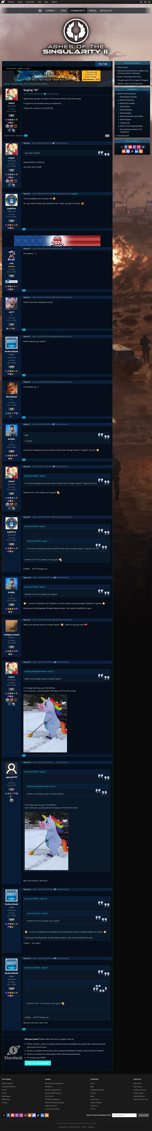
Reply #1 (26, 143)
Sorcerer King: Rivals (52, 1109)
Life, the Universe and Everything (36, 84)
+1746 (12, 221)
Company (94, 1079)
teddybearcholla (11, 634)
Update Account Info (140, 1099)
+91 (11, 324)
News (39, 2)
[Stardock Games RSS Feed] (141, 151)
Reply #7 (26, 424)
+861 (11, 647)
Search (20, 68)
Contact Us (94, 1106)
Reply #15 (27, 958)
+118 (11, 409)
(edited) (74, 193)
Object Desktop (7, 1083)
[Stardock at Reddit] (124, 151)
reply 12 (42, 771)
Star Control (49, 1096)
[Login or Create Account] (141, 1)
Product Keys (138, 1093)
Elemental (48, 1087)
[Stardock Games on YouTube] (130, 147)
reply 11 (50, 671)
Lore (63, 10)
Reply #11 (27, 620)
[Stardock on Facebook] (126, 147)
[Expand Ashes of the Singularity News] (118, 126)
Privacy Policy (63, 1127)
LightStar (11, 208)
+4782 (11, 451)
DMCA (84, 1127)
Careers (93, 1093)
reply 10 (43, 898)
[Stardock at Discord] (128, 151)
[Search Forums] (149, 1)
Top (109, 143)
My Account (137, 1087)
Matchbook (11, 396)
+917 (11, 115)
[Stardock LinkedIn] (136, 151)
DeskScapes (6, 1096)
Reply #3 (26, 248)
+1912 (12, 276)
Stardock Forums (52, 94)
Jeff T (11, 312)
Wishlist (106, 10)
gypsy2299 (11, 777)
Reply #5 (26, 336)
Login (27, 68)
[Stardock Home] (3, 1)
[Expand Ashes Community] (118, 100)
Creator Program (96, 1102)
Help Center (137, 1083)
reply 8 (42, 526)
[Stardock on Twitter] (121, 147)
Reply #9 (27, 517)
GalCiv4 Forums (62, 762)
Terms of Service (74, 1127)
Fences (4, 1093)
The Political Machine (52, 1099)
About (92, 1083)
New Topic (103, 63)
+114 (11, 789)
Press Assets (94, 1099)
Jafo (12, 263)
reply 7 (43, 475)
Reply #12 (27, 662)
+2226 (11, 367)
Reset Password (139, 1096)
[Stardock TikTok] (132, 151)
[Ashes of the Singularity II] (76, 36)
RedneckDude (11, 351)
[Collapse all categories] (148, 93)
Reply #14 (27, 889)
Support (54, 2)
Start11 (4, 1090)
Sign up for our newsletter (99, 1115)
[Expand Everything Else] (116, 135)
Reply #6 (27, 382)
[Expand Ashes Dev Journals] (118, 103)
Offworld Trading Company (54, 1102)
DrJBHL (11, 439)
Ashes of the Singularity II (54, 1083)
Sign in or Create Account (38, 1063)
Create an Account (139, 1090)
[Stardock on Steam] (143, 147)
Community (30, 2)
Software (11, 2)
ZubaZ (11, 103)
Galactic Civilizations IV (53, 1090)
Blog (46, 2)
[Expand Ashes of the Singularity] (116, 93)
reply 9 (44, 967)
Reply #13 (27, 762)
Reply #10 (27, 577)
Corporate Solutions (9, 1087)
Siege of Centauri (51, 1106)
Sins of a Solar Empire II (53, 1093)
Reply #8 (27, 466)
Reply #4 (27, 297)
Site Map (91, 1127)
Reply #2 (26, 193)
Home (5, 84)
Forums (93, 1109)
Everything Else (15, 84)
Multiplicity (6, 1099)
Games (20, 2)
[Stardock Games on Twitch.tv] (134, 147)
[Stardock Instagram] (139, 147)
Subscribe (143, 1115)
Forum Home (11, 68)
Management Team (97, 1090)
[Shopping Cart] (145, 1)
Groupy (4, 1102)
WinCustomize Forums (63, 193)
